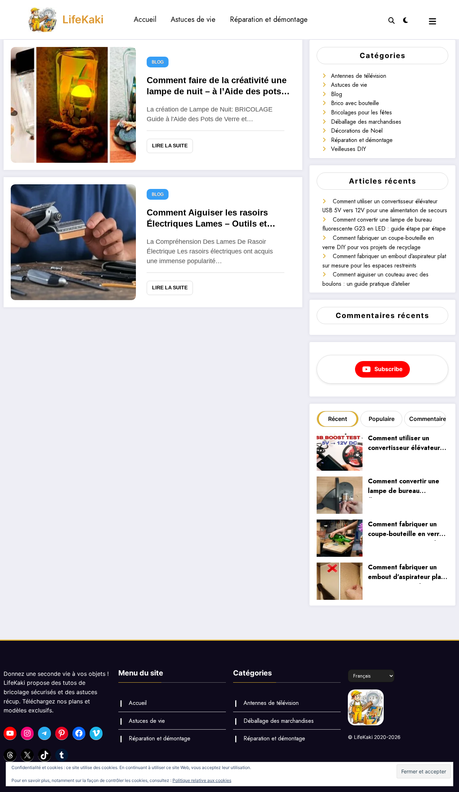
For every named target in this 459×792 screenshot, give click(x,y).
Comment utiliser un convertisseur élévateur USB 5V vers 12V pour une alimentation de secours (404, 444)
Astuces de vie (193, 19)
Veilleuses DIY (348, 149)
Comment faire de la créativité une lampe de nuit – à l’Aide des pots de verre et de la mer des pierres (217, 87)
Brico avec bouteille (355, 103)
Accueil (145, 19)
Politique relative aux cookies (201, 780)
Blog (158, 62)
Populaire (381, 418)
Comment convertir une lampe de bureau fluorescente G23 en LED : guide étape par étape (406, 487)
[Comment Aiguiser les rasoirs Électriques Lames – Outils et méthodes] (73, 241)
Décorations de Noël (357, 131)
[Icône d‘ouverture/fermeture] (432, 21)
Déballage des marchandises (366, 122)
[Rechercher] (391, 19)
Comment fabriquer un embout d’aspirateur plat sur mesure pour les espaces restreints (406, 573)
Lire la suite (170, 145)
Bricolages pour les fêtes (361, 112)
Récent (337, 418)
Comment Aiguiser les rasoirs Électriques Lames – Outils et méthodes (207, 219)
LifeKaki (83, 19)
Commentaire (426, 418)
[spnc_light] (405, 19)
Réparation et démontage (269, 19)
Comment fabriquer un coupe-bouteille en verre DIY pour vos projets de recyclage (405, 530)
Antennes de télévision (358, 76)
